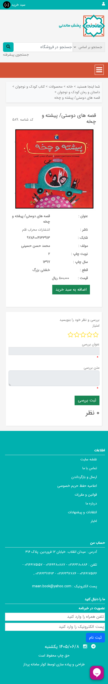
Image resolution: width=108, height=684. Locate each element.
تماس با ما (89, 468)
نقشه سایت (88, 459)
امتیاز (95, 325)
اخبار (94, 521)
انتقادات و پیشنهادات (82, 512)
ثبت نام (95, 637)
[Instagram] (85, 646)
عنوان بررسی (90, 344)
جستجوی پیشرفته (16, 54)
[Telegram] (93, 646)
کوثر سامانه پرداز (34, 664)
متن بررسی (91, 367)
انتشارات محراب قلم (36, 229)
